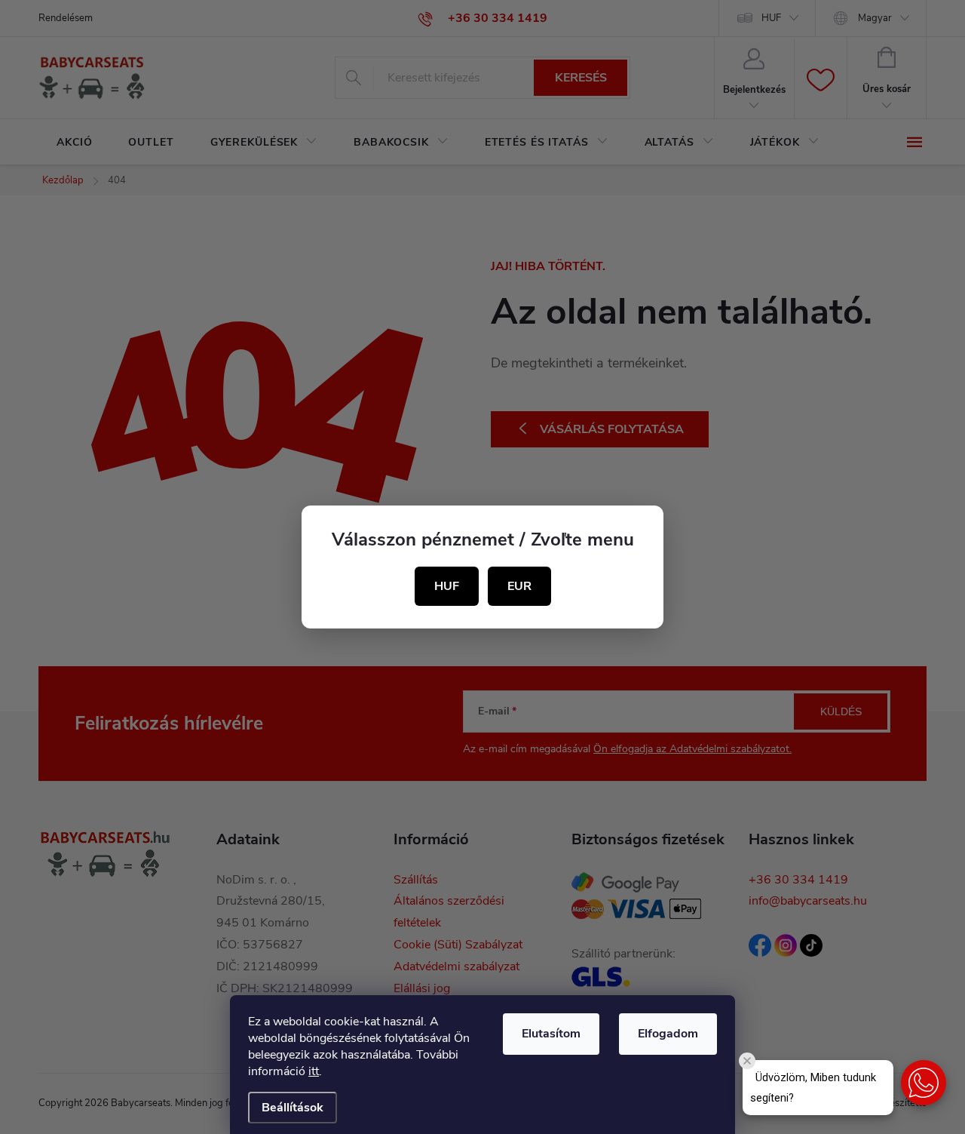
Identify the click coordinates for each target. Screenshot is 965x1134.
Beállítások (292, 1107)
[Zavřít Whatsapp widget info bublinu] (747, 1061)
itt (313, 1071)
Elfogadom (668, 1033)
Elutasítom (551, 1033)
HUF (446, 586)
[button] (923, 1082)
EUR (519, 586)
